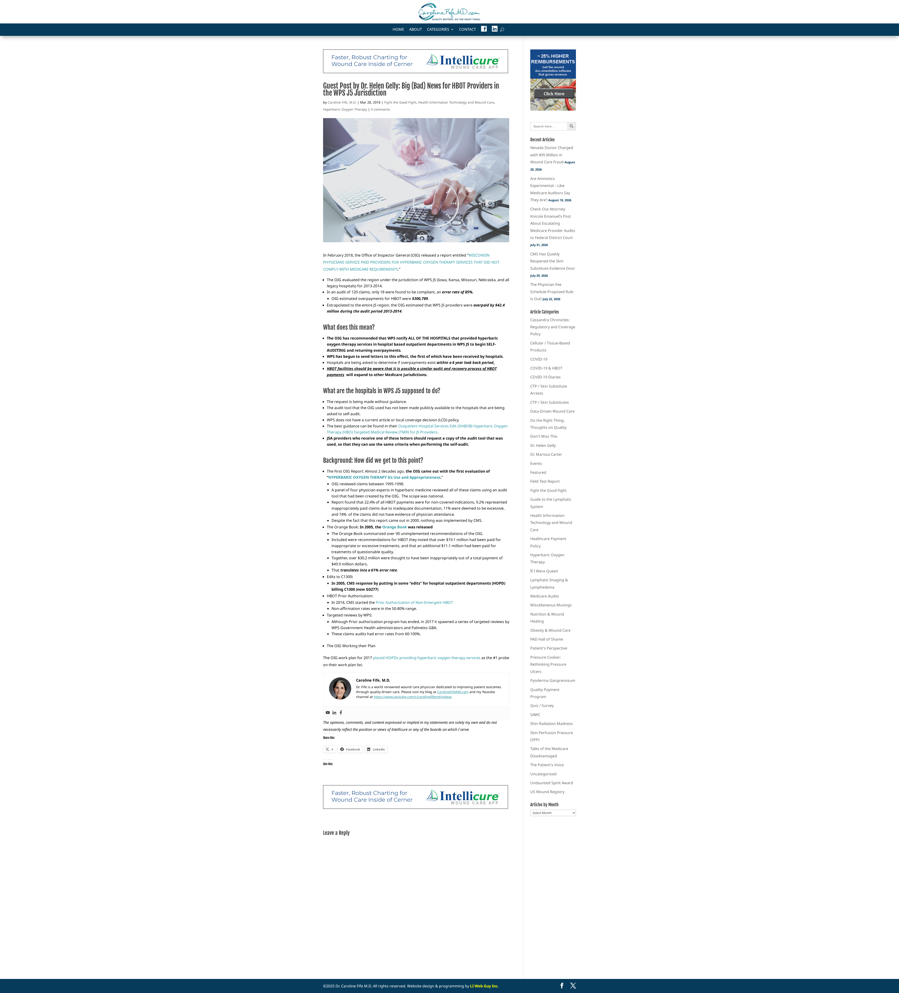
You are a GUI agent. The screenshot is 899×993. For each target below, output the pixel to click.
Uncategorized (543, 773)
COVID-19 (538, 359)
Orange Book (394, 527)
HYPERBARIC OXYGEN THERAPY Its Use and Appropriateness (384, 477)
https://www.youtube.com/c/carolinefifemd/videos (413, 696)
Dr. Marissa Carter (546, 454)
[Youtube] (328, 712)
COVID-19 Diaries (545, 377)
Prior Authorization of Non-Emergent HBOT (414, 602)
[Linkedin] (334, 712)
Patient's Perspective (548, 648)
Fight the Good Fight (400, 102)
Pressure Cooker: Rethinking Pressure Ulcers (548, 664)
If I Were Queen (544, 571)
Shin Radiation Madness (551, 723)
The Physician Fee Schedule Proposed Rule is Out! (551, 291)
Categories (438, 30)
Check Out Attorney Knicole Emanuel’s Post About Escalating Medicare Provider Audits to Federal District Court (552, 223)
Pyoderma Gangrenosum (552, 680)
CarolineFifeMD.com (452, 692)
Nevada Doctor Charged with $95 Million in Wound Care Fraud (551, 154)
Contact (467, 30)
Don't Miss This (543, 436)
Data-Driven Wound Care (552, 411)
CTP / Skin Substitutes (549, 402)
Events (536, 463)
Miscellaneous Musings (551, 605)
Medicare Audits (544, 596)
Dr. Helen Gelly (543, 445)
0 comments (380, 109)
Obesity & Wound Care (550, 630)
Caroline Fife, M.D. (342, 102)
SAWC (535, 714)
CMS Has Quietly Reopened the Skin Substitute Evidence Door (552, 261)
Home (398, 30)
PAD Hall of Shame (546, 639)
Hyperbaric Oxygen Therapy (345, 109)
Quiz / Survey (542, 705)
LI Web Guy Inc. (484, 986)
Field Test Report (545, 481)
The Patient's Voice (547, 764)
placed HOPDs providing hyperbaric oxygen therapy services (426, 657)
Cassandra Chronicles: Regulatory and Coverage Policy (552, 327)
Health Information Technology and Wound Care (456, 102)
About (415, 30)
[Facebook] (341, 712)
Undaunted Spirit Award (551, 782)
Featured (538, 472)
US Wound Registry (547, 791)
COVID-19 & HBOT (546, 368)
